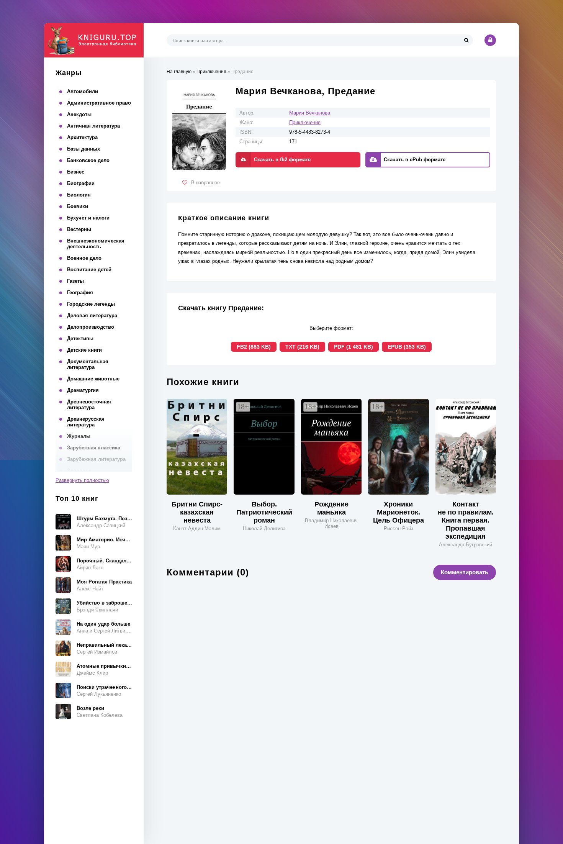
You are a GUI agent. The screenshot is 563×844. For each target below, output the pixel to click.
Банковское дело (88, 160)
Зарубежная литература (96, 459)
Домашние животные (93, 379)
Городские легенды (91, 304)
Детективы (80, 338)
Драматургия (83, 390)
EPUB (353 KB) (407, 347)
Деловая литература (92, 315)
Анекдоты (79, 114)
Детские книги (84, 350)
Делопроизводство (90, 327)
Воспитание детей (89, 269)
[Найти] (466, 40)
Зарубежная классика (93, 448)
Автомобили (82, 91)
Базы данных (83, 149)
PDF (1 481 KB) (353, 347)
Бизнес (75, 172)
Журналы (78, 436)
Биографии (81, 183)
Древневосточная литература (89, 404)
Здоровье (79, 471)
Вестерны (79, 229)
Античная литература (93, 126)
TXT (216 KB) (302, 347)
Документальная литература (87, 364)
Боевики (77, 206)
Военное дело (84, 258)
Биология (79, 195)
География (80, 292)
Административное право (99, 103)
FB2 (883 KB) (254, 347)
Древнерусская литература (86, 422)
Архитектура (82, 137)
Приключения (305, 122)
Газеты (75, 281)
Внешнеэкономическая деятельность (95, 243)
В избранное (205, 182)
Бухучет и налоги (88, 218)
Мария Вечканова (309, 113)
